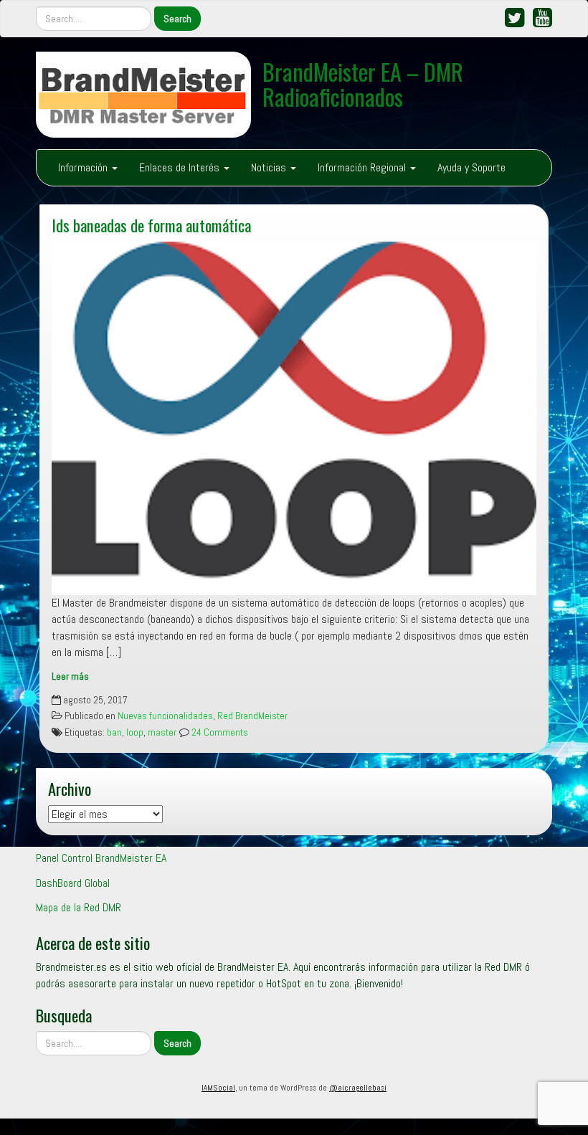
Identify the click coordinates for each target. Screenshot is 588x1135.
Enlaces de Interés (180, 167)
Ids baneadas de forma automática (151, 225)
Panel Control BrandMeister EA (101, 857)
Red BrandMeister (252, 716)
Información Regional (363, 167)
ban (114, 732)
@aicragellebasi (358, 1088)
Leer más (70, 676)
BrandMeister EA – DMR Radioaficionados (362, 83)
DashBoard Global (73, 883)
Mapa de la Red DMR (78, 907)
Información (84, 167)
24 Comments (218, 732)
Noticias (270, 167)
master (162, 732)
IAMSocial (218, 1088)
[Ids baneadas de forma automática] (294, 419)
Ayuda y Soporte (471, 167)
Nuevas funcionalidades (165, 716)
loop (134, 732)
